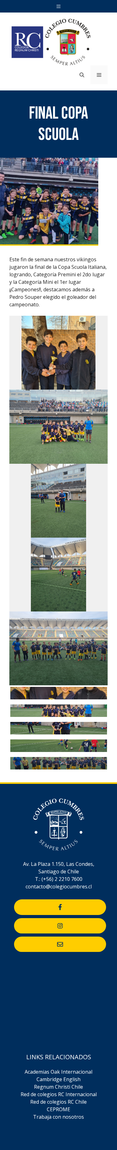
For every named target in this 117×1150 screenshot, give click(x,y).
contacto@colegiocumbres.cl (59, 886)
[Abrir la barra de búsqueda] (81, 74)
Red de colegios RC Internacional (59, 1094)
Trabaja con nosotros (58, 1116)
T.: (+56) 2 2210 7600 (58, 879)
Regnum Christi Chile (58, 1086)
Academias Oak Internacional (58, 1071)
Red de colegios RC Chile (58, 1101)
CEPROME (58, 1109)
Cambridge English (58, 1079)
